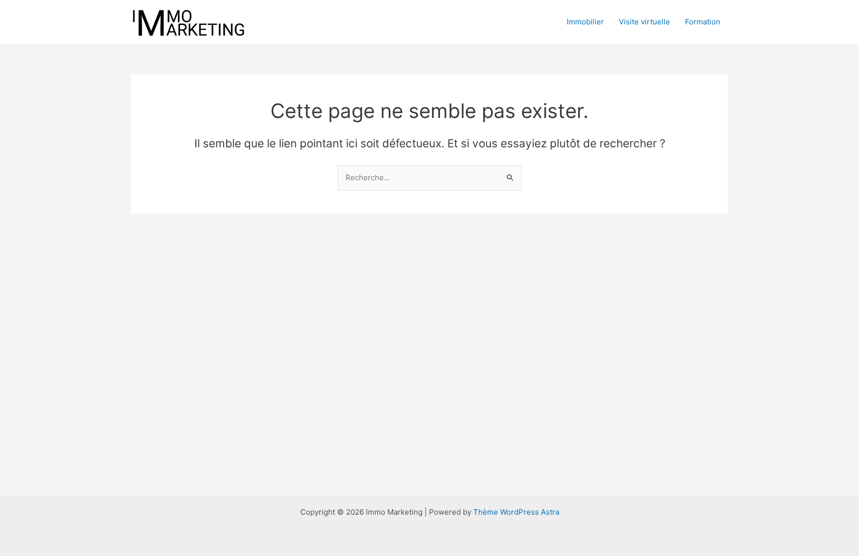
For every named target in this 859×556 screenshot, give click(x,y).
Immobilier (585, 21)
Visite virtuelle (644, 21)
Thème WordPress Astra (516, 512)
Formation (702, 21)
